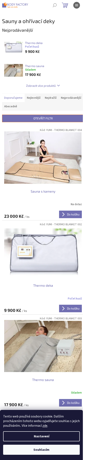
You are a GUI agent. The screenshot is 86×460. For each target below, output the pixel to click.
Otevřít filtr (43, 118)
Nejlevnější (33, 98)
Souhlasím (41, 449)
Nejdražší (51, 98)
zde (44, 425)
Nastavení (41, 436)
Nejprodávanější (71, 98)
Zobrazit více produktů (41, 85)
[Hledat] (55, 5)
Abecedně (10, 106)
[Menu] (76, 5)
